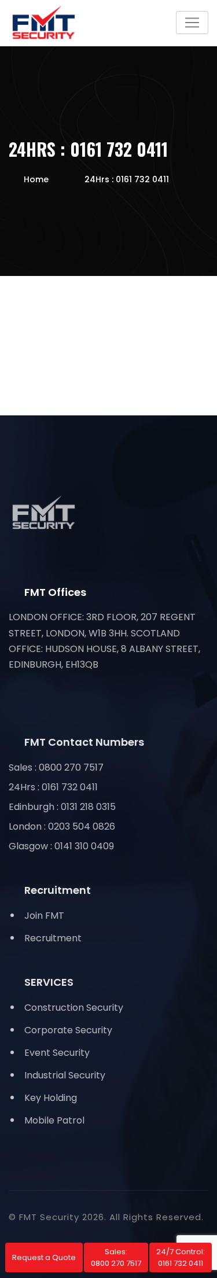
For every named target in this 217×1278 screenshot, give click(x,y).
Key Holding (50, 1097)
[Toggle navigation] (192, 22)
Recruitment (53, 938)
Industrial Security (64, 1075)
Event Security (57, 1052)
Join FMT (44, 915)
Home (36, 179)
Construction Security (73, 1007)
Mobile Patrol (54, 1120)
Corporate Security (68, 1030)
